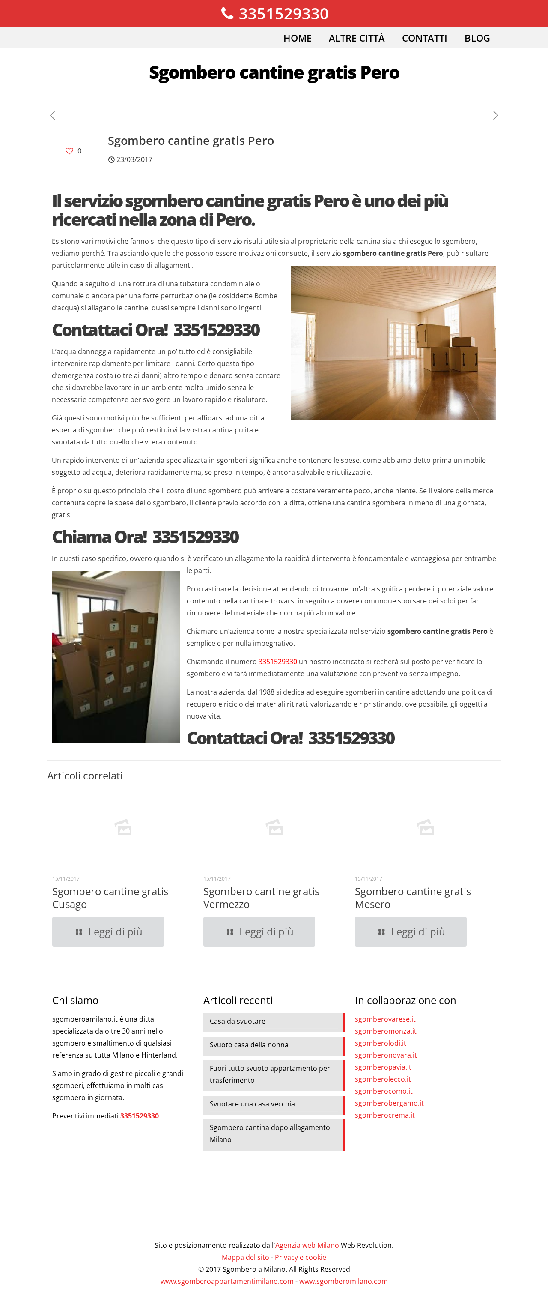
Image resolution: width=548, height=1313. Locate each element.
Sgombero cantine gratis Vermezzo (261, 897)
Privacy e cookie (300, 1257)
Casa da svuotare (237, 1021)
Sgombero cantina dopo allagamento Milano (270, 1133)
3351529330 (282, 13)
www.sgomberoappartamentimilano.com (227, 1281)
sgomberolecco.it (383, 1079)
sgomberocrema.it (385, 1115)
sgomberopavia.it (383, 1067)
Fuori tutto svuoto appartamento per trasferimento (270, 1074)
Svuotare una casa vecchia (252, 1104)
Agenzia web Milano (307, 1245)
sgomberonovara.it (386, 1055)
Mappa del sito (245, 1257)
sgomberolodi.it (380, 1043)
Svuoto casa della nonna (249, 1044)
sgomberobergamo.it (389, 1103)
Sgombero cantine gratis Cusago (110, 897)
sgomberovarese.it (385, 1019)
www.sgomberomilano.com (343, 1281)
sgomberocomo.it (384, 1091)
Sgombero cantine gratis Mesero (413, 897)
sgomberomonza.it (386, 1031)
